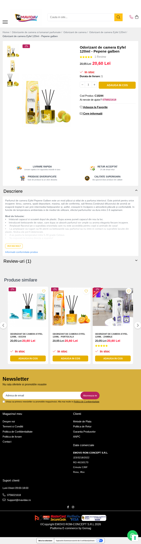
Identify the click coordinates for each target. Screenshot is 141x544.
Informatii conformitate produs (21, 252)
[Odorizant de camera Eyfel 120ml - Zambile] (113, 307)
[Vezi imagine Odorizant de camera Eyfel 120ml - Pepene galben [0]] (13, 51)
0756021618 (13, 495)
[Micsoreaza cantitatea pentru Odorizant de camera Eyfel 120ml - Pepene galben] (82, 85)
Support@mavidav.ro (18, 500)
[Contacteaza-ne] (131, 17)
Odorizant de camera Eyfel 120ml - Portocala (69, 335)
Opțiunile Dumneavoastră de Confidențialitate (75, 541)
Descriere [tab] (13, 191)
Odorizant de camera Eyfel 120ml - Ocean (26, 335)
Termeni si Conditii (13, 426)
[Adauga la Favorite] (44, 291)
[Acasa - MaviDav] (26, 17)
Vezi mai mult (14, 246)
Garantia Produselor (84, 431)
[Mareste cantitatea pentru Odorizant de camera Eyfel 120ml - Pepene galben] (94, 85)
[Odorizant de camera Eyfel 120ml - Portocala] (70, 307)
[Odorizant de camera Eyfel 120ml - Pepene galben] (46, 100)
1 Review (100, 56)
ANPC (76, 436)
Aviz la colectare (45, 541)
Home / (7, 32)
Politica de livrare (12, 436)
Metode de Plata (82, 421)
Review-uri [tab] (17, 261)
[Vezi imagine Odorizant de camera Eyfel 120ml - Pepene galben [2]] (13, 80)
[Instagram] (73, 507)
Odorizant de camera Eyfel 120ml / (108, 32)
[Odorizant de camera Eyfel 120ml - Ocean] (28, 307)
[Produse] (5, 22)
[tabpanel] (46, 100)
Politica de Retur (82, 426)
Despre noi (9, 421)
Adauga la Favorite (95, 107)
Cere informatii (92, 113)
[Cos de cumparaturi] (136, 17)
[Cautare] (118, 17)
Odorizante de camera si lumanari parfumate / (37, 32)
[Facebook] (68, 507)
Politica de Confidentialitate (86, 402)
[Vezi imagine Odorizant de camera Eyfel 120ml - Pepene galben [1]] (13, 65)
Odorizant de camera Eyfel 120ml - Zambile (111, 335)
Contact (7, 441)
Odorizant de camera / (76, 32)
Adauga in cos (117, 85)
